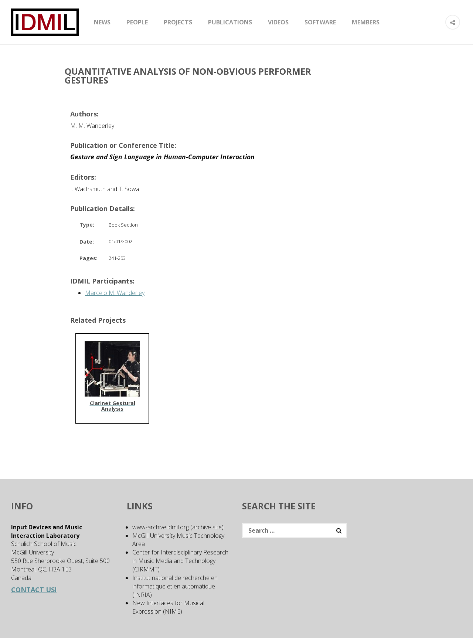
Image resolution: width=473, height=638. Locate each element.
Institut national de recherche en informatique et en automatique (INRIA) (175, 586)
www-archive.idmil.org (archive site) (178, 527)
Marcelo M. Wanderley (114, 293)
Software (320, 22)
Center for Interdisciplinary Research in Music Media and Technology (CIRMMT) (180, 560)
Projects (178, 22)
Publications (230, 22)
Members (366, 22)
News (102, 22)
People (137, 22)
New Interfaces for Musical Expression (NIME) (168, 607)
